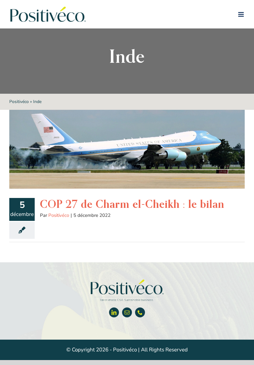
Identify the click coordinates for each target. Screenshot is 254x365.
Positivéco (19, 102)
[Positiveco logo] (127, 280)
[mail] (127, 312)
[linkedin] (114, 312)
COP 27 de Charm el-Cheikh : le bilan (132, 204)
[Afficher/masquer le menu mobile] (241, 14)
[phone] (140, 312)
